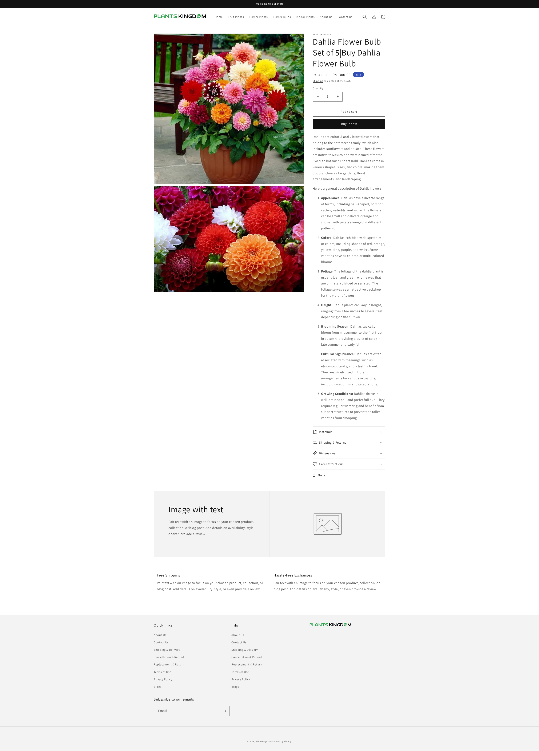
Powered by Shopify (281, 741)
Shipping (318, 80)
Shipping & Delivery (167, 650)
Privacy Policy (163, 679)
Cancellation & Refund (169, 657)
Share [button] (321, 475)
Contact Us (161, 642)
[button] (364, 16)
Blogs (157, 687)
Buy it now (349, 124)
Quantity (318, 88)
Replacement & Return (169, 664)
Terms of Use (162, 672)
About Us (160, 635)
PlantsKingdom (263, 741)
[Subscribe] (224, 711)
